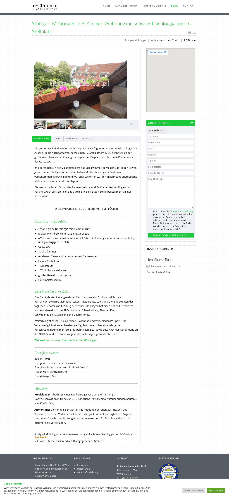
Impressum (83, 465)
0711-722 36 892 (161, 271)
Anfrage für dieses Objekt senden (171, 235)
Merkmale (71, 138)
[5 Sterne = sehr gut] (45, 437)
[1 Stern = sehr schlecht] (35, 437)
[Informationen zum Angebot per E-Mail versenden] (195, 32)
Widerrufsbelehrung (88, 472)
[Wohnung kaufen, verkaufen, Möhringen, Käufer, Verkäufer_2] (80, 83)
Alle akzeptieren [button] (216, 490)
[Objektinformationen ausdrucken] (190, 32)
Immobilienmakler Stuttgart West (52, 465)
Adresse (86, 138)
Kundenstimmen (126, 5)
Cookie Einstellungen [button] (193, 490)
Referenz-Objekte (154, 5)
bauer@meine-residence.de (165, 266)
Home (106, 5)
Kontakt (189, 5)
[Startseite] (45, 7)
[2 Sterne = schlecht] (38, 437)
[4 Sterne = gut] (43, 437)
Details (57, 138)
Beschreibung (41, 138)
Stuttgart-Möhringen (135, 40)
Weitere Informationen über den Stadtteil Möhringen (65, 340)
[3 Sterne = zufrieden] (40, 437)
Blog (174, 5)
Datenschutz (83, 468)
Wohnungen (157, 40)
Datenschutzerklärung (181, 211)
